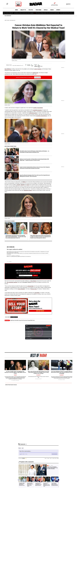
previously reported (12, 282)
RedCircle (10, 261)
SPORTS (58, 9)
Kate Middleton (12, 20)
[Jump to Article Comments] (25, 64)
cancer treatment (37, 68)
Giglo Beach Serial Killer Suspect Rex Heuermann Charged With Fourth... (22, 320)
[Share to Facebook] (28, 64)
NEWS (16, 9)
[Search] (7, 4)
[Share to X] (32, 64)
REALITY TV (23, 9)
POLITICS (31, 9)
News (8, 20)
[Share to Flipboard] (35, 64)
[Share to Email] (39, 64)
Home (6, 20)
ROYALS (46, 9)
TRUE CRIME (38, 9)
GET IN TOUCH (40, 311)
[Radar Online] (36, 4)
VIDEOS (52, 9)
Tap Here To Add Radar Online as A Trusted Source (24, 77)
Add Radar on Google (39, 66)
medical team (35, 72)
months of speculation (38, 107)
